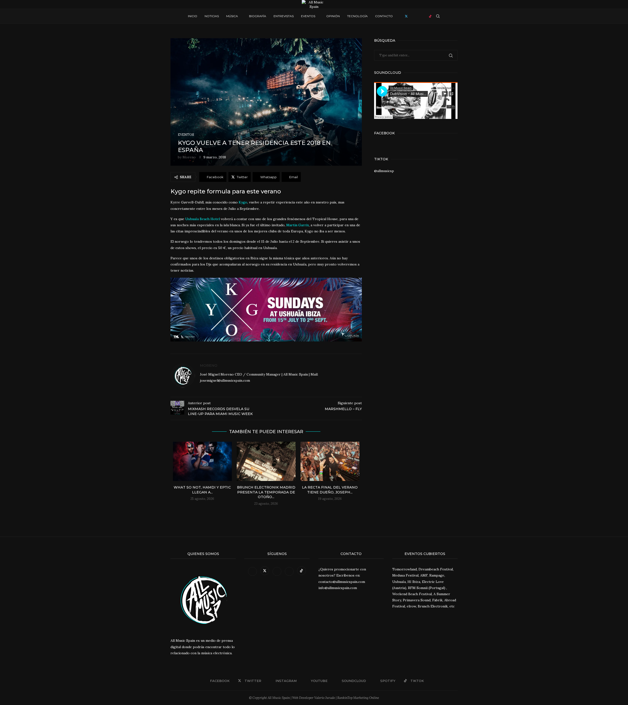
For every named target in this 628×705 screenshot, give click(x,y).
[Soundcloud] (420, 16)
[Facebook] (401, 16)
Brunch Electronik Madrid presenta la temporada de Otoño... (266, 492)
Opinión (333, 16)
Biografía (257, 16)
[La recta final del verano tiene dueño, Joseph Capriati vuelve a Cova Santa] (330, 461)
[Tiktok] (430, 16)
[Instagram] (411, 16)
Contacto (384, 16)
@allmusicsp (384, 171)
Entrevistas (284, 16)
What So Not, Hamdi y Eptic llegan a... (202, 489)
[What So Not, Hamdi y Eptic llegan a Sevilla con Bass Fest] (202, 461)
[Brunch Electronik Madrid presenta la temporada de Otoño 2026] (266, 461)
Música (232, 16)
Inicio (192, 16)
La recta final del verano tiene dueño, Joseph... (330, 489)
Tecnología (357, 16)
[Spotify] (425, 16)
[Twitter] (406, 16)
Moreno (189, 157)
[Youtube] (416, 16)
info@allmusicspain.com (337, 588)
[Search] (437, 16)
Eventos (308, 16)
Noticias (212, 16)
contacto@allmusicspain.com (341, 581)
